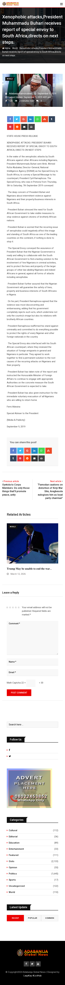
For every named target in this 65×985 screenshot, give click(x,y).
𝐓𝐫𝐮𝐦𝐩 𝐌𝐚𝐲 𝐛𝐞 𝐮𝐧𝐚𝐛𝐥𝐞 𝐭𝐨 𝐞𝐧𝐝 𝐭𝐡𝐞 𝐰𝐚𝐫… (29, 568)
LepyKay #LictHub (33, 975)
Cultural (13, 830)
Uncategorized (17, 886)
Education (14, 842)
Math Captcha (14, 682)
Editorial (13, 836)
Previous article (11, 481)
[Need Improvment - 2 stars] (10, 607)
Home (7, 48)
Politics (13, 873)
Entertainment (16, 849)
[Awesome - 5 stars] (18, 607)
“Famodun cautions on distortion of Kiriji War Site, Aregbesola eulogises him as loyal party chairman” (50, 491)
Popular (32, 918)
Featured (13, 855)
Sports (12, 879)
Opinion (13, 867)
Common (49, 918)
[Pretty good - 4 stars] (15, 607)
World (15, 48)
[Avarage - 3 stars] (12, 607)
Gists (11, 861)
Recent (15, 918)
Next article (55, 481)
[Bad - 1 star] (7, 607)
